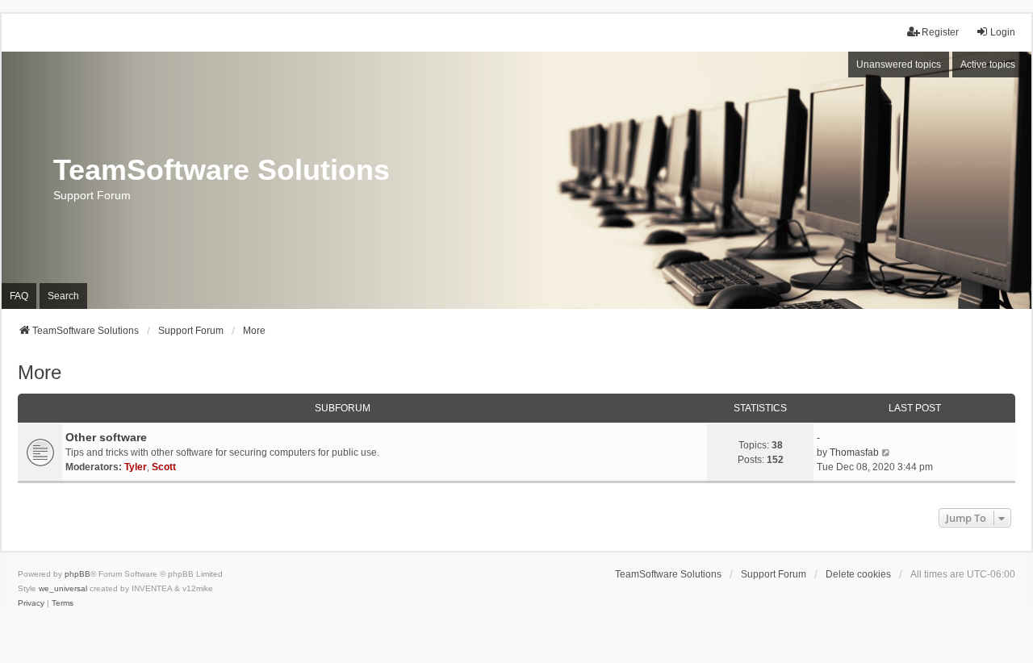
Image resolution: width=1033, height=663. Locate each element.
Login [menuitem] (1002, 32)
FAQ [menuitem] (19, 296)
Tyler (135, 467)
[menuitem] (31, 603)
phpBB (77, 573)
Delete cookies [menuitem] (858, 574)
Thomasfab (854, 452)
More (39, 372)
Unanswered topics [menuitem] (898, 64)
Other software (106, 437)
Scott (164, 467)
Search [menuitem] (63, 296)
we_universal (63, 588)
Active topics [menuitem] (987, 64)
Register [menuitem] (940, 32)
